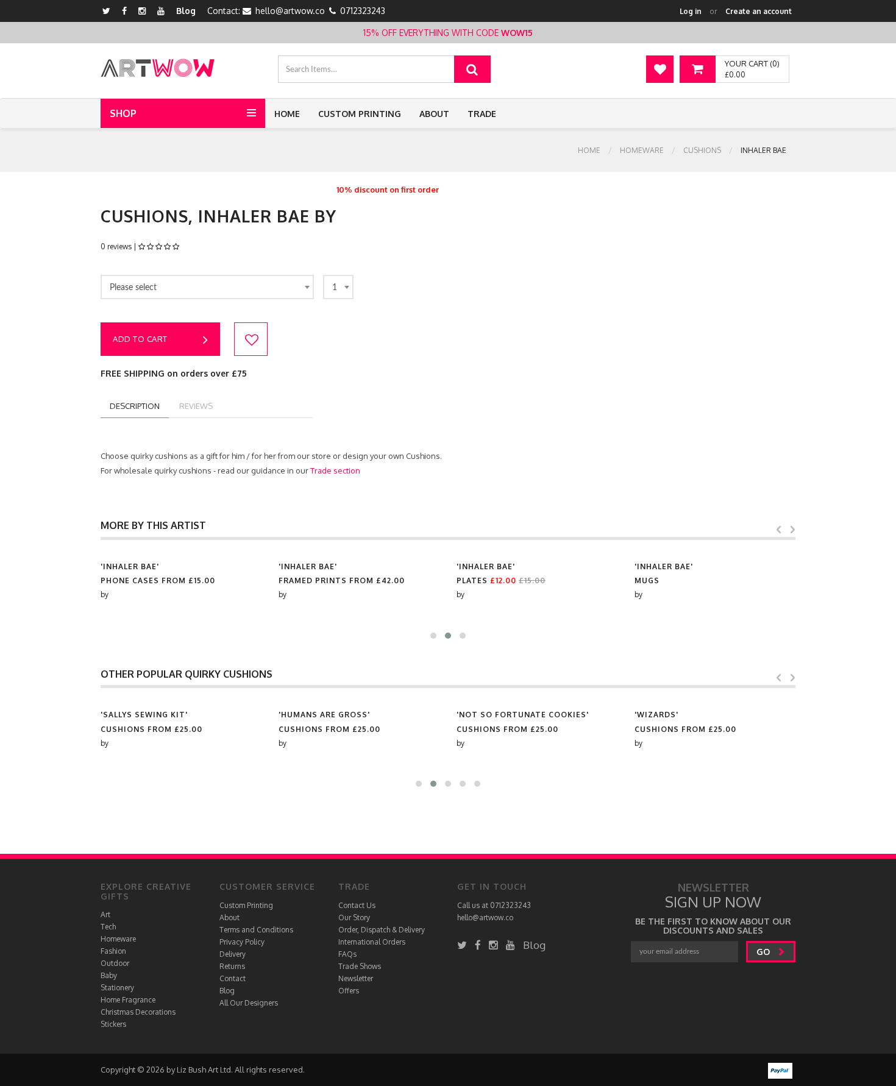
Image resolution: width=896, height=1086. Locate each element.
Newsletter (355, 978)
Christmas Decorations (138, 1012)
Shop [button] (123, 113)
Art (105, 914)
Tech (108, 926)
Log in (691, 11)
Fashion (113, 951)
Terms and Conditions (256, 929)
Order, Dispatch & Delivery (381, 929)
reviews (196, 406)
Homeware (642, 150)
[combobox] (207, 287)
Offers (348, 990)
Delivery (232, 954)
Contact (232, 978)
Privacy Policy (242, 941)
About (434, 113)
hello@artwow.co (290, 10)
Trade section (335, 470)
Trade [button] (482, 113)
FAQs (347, 954)
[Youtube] (160, 10)
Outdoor (115, 963)
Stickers (113, 1024)
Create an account (758, 11)
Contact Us (356, 905)
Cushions (702, 150)
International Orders (371, 941)
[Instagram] (142, 10)
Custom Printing (359, 113)
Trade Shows (359, 966)
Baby (109, 975)
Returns (232, 966)
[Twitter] (106, 10)
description (135, 406)
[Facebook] (124, 10)
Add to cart (140, 339)
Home (287, 113)
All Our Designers (248, 1002)
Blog (186, 10)
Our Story (354, 917)
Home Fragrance (128, 999)
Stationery (117, 987)
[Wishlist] (660, 69)
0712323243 (362, 10)
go (764, 951)
